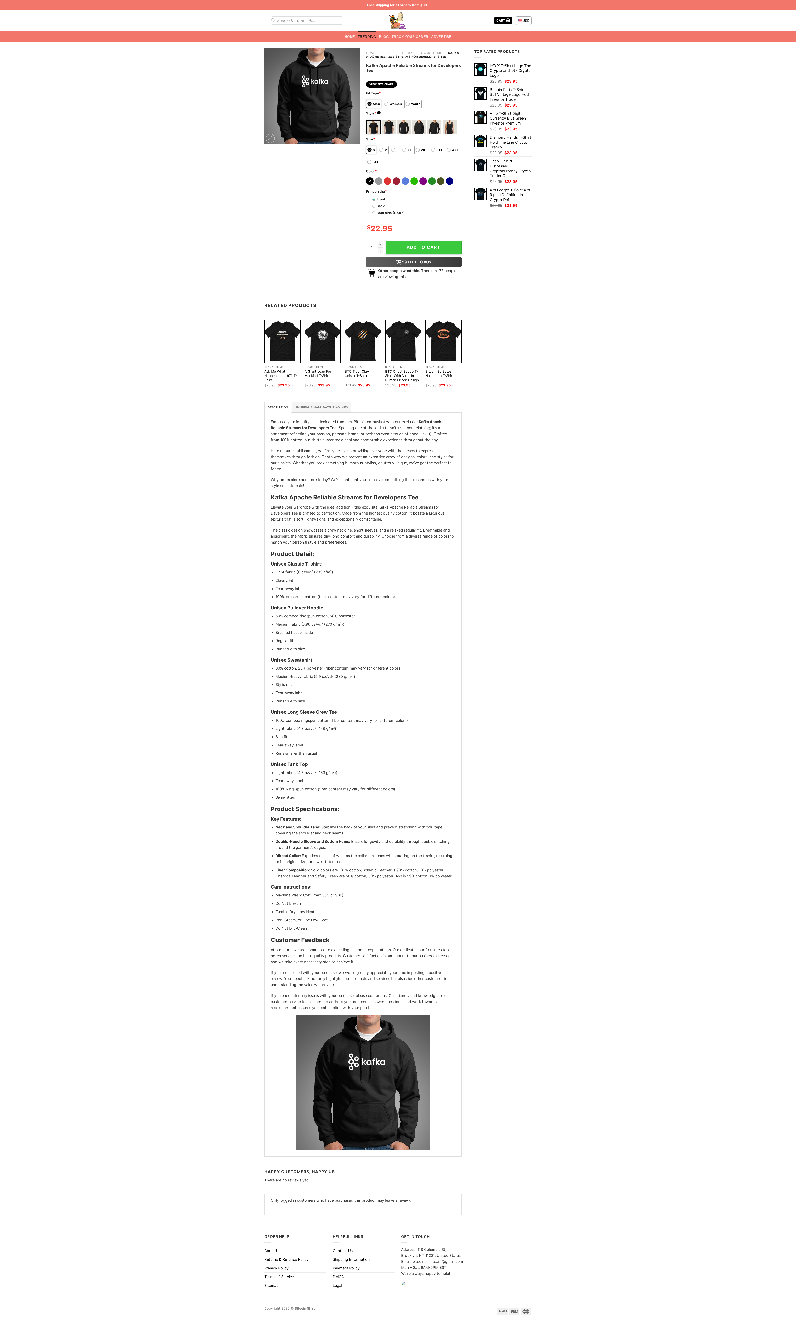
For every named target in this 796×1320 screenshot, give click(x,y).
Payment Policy (346, 1268)
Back (380, 206)
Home (350, 37)
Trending (367, 37)
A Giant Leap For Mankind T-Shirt (318, 373)
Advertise (441, 37)
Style (373, 113)
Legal (337, 1285)
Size (370, 139)
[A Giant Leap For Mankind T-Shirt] (322, 341)
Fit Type (373, 93)
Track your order (410, 37)
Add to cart (423, 247)
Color (371, 171)
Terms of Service (279, 1277)
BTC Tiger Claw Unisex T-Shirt (357, 373)
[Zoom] (270, 138)
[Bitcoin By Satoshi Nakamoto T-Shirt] (443, 341)
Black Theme (431, 53)
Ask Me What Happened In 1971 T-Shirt (280, 375)
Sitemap (271, 1285)
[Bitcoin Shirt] (398, 20)
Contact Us (343, 1251)
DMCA (338, 1277)
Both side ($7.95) (390, 213)
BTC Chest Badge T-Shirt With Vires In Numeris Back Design (402, 375)
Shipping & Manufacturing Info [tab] (321, 407)
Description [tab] (278, 407)
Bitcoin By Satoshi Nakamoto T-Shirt (439, 373)
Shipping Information (351, 1259)
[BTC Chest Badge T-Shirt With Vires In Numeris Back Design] (403, 341)
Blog (384, 37)
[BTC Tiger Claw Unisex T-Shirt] (363, 341)
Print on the (376, 191)
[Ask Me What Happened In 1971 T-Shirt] (282, 341)
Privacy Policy (276, 1268)
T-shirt (407, 53)
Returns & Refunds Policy (286, 1259)
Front (380, 199)
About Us (272, 1251)
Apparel (388, 53)
